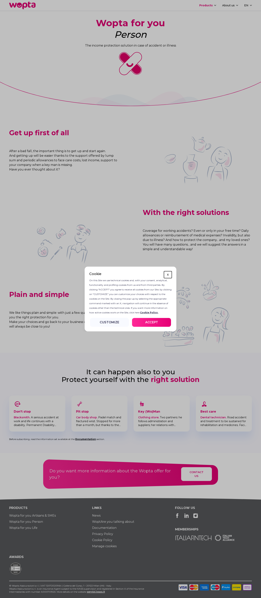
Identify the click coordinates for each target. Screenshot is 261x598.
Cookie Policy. (149, 312)
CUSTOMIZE (109, 322)
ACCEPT (151, 322)
